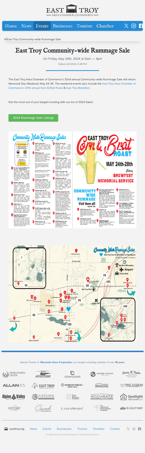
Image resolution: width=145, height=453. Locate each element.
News (26, 26)
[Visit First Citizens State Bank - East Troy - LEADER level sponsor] (131, 385)
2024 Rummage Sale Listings (33, 118)
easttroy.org (17, 428)
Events (42, 26)
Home (11, 26)
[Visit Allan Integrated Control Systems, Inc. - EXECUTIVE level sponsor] (13, 385)
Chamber (105, 26)
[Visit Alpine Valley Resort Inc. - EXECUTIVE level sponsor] (101, 374)
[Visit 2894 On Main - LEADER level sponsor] (72, 396)
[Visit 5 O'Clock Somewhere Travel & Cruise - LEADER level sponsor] (43, 396)
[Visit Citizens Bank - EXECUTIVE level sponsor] (72, 374)
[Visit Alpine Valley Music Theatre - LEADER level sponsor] (13, 397)
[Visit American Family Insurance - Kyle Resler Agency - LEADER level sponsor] (101, 385)
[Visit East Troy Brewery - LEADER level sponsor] (13, 408)
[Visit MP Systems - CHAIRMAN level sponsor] (43, 374)
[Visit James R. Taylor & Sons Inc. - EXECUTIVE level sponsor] (131, 374)
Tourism (84, 26)
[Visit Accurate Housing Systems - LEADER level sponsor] (101, 396)
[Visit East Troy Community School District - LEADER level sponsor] (43, 385)
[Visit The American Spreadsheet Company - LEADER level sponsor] (101, 408)
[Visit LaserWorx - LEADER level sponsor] (72, 408)
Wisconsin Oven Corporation (56, 362)
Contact (115, 428)
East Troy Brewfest (77, 88)
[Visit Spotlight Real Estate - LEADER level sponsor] (131, 396)
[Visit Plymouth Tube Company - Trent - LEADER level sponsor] (72, 385)
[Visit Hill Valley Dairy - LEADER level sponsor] (131, 408)
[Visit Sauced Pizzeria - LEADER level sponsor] (43, 408)
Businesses (62, 26)
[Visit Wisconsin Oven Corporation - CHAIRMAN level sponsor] (13, 374)
